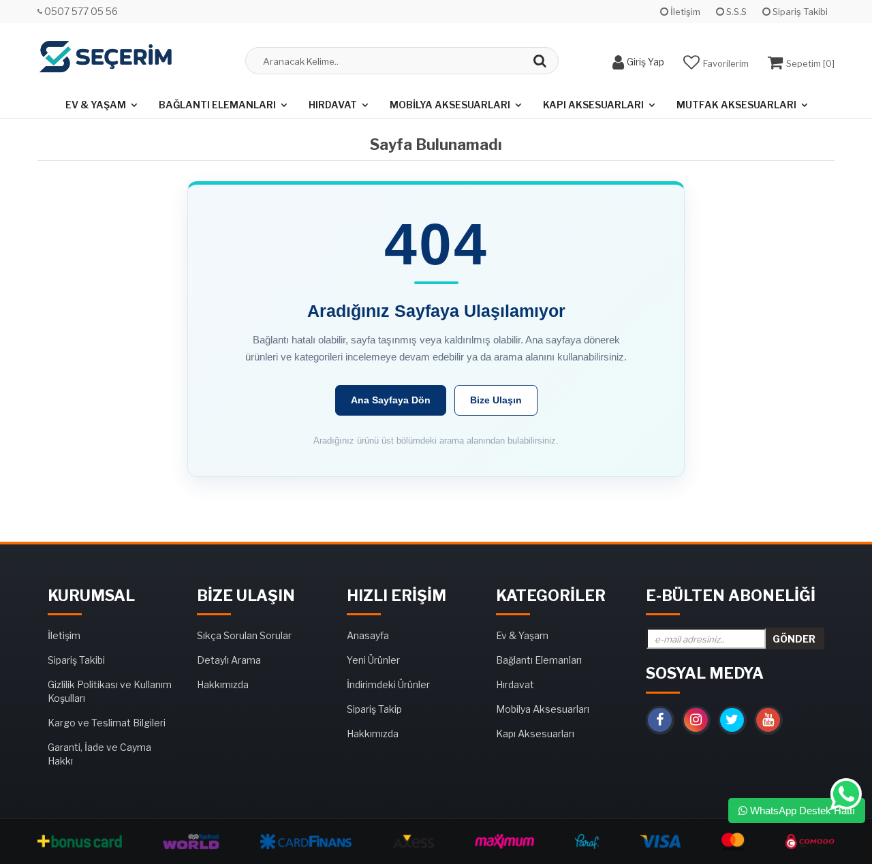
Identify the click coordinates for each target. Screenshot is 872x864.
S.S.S (735, 11)
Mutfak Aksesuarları (736, 104)
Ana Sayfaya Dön (391, 400)
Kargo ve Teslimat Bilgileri (107, 722)
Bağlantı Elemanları (217, 104)
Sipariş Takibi (799, 11)
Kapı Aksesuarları (593, 104)
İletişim (684, 11)
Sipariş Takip (374, 709)
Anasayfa (368, 635)
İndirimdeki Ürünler (388, 684)
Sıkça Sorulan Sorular (244, 635)
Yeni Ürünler (373, 660)
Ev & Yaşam (95, 104)
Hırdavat (333, 104)
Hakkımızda (223, 684)
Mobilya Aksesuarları (450, 104)
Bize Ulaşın (496, 400)
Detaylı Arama (229, 660)
